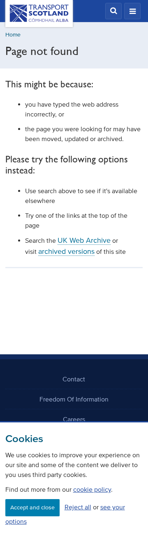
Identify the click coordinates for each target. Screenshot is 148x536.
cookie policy (92, 489)
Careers (74, 419)
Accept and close (32, 507)
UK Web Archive (84, 240)
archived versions (66, 251)
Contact (73, 379)
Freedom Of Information (74, 399)
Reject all (78, 507)
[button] (113, 11)
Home (13, 35)
